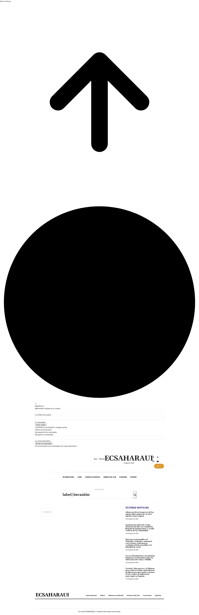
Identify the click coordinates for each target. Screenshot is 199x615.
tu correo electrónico (43, 441)
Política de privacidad (43, 430)
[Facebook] (153, 457)
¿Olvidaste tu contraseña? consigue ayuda (51, 427)
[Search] (134, 494)
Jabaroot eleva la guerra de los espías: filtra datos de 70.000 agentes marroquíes (139, 514)
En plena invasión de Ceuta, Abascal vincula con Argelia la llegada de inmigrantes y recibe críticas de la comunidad (139, 528)
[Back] (36, 404)
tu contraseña (40, 422)
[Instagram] (153, 461)
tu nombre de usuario (43, 415)
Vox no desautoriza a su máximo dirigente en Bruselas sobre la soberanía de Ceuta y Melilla (140, 558)
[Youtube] (157, 461)
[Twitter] (157, 457)
